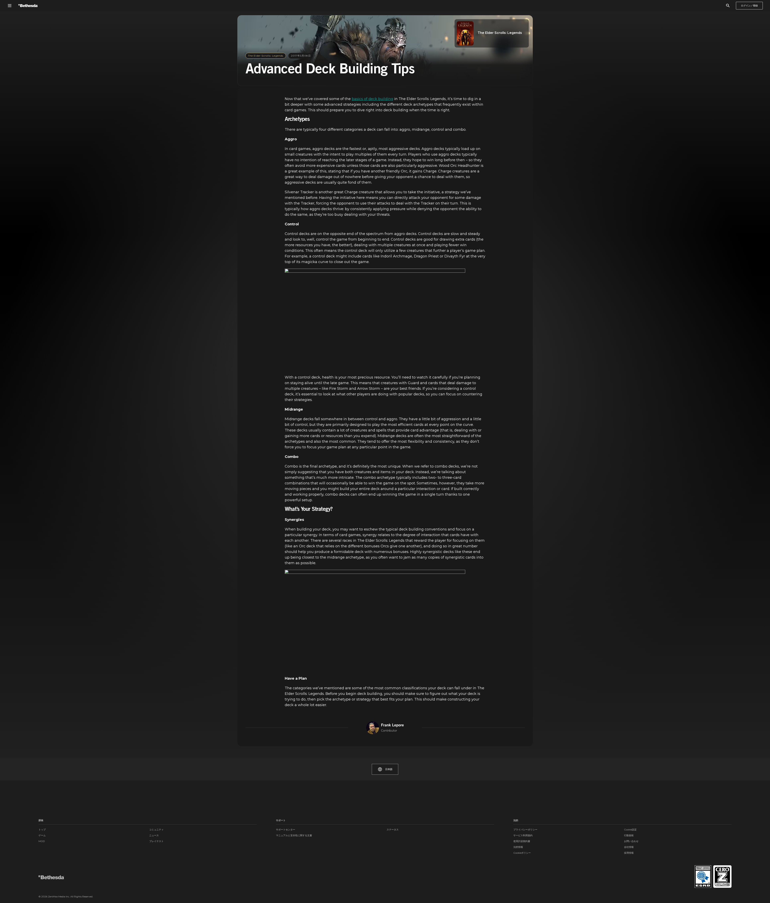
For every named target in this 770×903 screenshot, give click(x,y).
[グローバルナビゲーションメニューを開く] (9, 5)
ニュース (154, 835)
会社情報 (629, 846)
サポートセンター (285, 829)
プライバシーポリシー (525, 829)
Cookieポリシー (522, 852)
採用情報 (629, 852)
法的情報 (518, 846)
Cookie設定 (630, 829)
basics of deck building (372, 99)
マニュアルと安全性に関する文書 (294, 835)
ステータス (393, 829)
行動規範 (629, 835)
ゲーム (42, 835)
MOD (41, 841)
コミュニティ (156, 829)
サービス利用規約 (523, 835)
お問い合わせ (631, 841)
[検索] (727, 5)
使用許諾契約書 (521, 841)
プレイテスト (156, 841)
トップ (42, 829)
